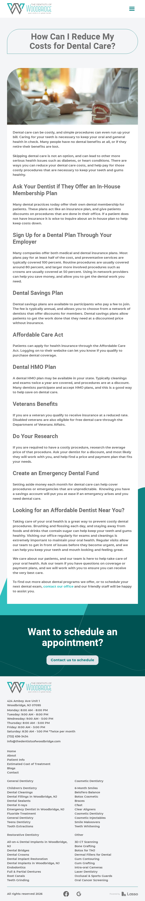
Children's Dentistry (22, 788)
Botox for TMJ (85, 850)
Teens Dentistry (19, 822)
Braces (80, 801)
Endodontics (16, 867)
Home (11, 751)
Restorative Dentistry (23, 835)
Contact (13, 772)
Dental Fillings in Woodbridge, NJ (32, 796)
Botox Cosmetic (86, 796)
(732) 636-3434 (17, 736)
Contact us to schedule (72, 660)
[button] (132, 9)
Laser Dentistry (86, 871)
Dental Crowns (18, 854)
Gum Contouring (87, 859)
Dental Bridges (18, 850)
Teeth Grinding (18, 880)
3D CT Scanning (86, 842)
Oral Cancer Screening (91, 880)
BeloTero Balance (87, 792)
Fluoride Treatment (21, 813)
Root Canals (16, 876)
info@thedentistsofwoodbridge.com (34, 741)
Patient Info (16, 759)
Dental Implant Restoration (27, 859)
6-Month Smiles (86, 788)
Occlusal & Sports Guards (93, 876)
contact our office (58, 586)
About (11, 755)
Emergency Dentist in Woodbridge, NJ (35, 809)
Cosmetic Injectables (90, 818)
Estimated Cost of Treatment (28, 764)
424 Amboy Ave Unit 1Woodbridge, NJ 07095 (24, 703)
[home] (29, 9)
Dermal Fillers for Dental (93, 854)
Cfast (78, 805)
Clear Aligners (85, 809)
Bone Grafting (85, 846)
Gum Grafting (85, 863)
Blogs (11, 768)
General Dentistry (20, 781)
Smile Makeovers (87, 822)
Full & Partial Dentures (24, 871)
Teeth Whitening (87, 826)
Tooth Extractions (20, 826)
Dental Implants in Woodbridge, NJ (33, 863)
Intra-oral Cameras (89, 867)
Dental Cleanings (20, 792)
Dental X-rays (17, 805)
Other (79, 835)
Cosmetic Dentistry (89, 781)
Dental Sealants (19, 801)
